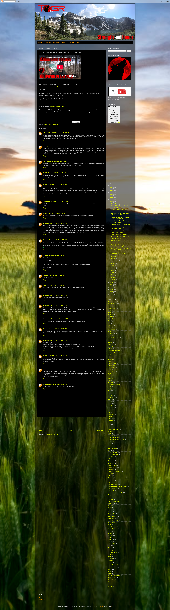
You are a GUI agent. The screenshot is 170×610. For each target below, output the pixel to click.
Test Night (111, 550)
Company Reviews (113, 352)
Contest (45, 124)
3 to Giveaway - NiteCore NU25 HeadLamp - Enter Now (120, 252)
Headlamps (111, 414)
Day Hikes (111, 367)
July (112, 265)
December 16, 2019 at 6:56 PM (58, 240)
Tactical (110, 539)
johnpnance (46, 201)
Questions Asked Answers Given (117, 486)
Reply (44, 140)
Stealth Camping (112, 529)
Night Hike (111, 456)
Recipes (110, 495)
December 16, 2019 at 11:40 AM (60, 132)
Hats (109, 412)
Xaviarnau (100, 606)
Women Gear (112, 584)
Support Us (56, 42)
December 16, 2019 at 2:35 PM (58, 184)
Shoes (110, 507)
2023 (111, 192)
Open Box (111, 461)
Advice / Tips (111, 302)
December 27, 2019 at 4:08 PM (58, 384)
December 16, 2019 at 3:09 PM (59, 201)
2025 (111, 188)
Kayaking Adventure (113, 429)
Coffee (110, 348)
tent (109, 545)
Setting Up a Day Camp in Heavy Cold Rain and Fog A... (120, 245)
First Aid (110, 395)
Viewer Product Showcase (115, 565)
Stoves (110, 531)
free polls (118, 122)
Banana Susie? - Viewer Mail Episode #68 (119, 210)
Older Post (100, 430)
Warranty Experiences (114, 575)
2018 (111, 282)
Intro (109, 425)
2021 (111, 197)
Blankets (110, 325)
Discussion (111, 371)
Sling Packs (111, 518)
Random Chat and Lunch (115, 492)
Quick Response (112, 488)
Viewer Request (112, 567)
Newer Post (43, 430)
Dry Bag (110, 374)
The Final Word (112, 552)
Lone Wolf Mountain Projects (116, 439)
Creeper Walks (112, 365)
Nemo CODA (113, 110)
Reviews (110, 499)
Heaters (110, 416)
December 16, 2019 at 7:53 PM (55, 285)
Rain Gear (111, 490)
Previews (110, 482)
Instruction (111, 422)
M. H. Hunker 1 (114, 116)
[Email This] (73, 122)
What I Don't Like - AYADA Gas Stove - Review (119, 241)
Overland (110, 469)
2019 (111, 202)
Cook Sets (111, 357)
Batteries (110, 316)
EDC (109, 380)
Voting (109, 571)
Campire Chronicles (113, 338)
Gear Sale (71, 42)
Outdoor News (112, 467)
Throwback (111, 554)
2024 (111, 190)
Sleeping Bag (111, 514)
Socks (109, 524)
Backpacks (111, 314)
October (113, 258)
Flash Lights (111, 397)
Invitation (110, 427)
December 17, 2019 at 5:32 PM (59, 318)
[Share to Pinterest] (79, 122)
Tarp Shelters (112, 543)
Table (109, 537)
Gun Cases (111, 405)
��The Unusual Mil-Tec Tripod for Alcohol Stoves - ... (121, 249)
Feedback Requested (114, 384)
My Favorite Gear (113, 454)
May (112, 270)
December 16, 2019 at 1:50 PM (57, 173)
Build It (110, 331)
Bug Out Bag (111, 329)
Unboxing (110, 560)
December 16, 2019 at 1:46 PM (61, 161)
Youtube (110, 586)
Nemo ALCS (113, 109)
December (114, 204)
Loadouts (110, 435)
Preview (110, 480)
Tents (109, 548)
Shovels (110, 512)
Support (110, 533)
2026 (111, 185)
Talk (109, 541)
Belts (109, 321)
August (113, 263)
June (112, 268)
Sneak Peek (111, 522)
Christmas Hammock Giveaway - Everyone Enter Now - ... (120, 231)
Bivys (109, 323)
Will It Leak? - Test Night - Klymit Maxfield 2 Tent (120, 227)
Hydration (110, 420)
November (114, 256)
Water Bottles (111, 577)
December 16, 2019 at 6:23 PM (56, 213)
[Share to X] (76, 122)
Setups (110, 505)
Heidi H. (45, 173)
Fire (109, 391)
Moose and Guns (113, 452)
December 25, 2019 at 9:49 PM (59, 369)
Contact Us (48, 42)
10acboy (45, 146)
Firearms (110, 393)
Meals (109, 444)
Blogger (113, 606)
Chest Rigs (111, 344)
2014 (111, 292)
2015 (111, 289)
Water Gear (111, 579)
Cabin (109, 336)
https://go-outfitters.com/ (57, 106)
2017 (111, 285)
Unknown (46, 184)
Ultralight (110, 558)
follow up (110, 399)
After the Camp (112, 304)
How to (110, 418)
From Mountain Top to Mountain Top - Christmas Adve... (120, 218)
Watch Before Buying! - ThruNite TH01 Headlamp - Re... (120, 206)
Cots (109, 361)
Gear (49, 124)
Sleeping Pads (112, 516)
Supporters (80, 42)
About (64, 42)
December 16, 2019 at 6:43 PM (58, 223)
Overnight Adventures (114, 471)
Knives (110, 431)
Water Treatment (112, 582)
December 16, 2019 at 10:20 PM (58, 305)
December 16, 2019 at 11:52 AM (58, 146)
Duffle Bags (111, 378)
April (112, 272)
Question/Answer (113, 484)
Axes (109, 312)
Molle (109, 450)
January (113, 279)
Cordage (110, 359)
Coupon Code (112, 363)
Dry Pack (110, 376)
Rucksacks (111, 503)
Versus (110, 562)
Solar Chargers (112, 526)
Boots (109, 327)
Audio (109, 310)
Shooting (110, 509)
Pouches (110, 478)
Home (40, 42)
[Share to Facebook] (78, 122)
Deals (109, 369)
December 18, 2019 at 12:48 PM (58, 340)
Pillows (110, 475)
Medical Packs (112, 446)
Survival (110, 535)
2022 (111, 195)
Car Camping (111, 340)
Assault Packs (112, 308)
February (114, 277)
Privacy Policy (42, 599)
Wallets (110, 573)
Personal (110, 473)
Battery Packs (112, 318)
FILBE (109, 386)
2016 (111, 287)
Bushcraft (110, 333)
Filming (110, 389)
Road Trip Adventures (114, 501)
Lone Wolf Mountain (113, 437)
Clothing (110, 346)
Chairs (110, 342)
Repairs (110, 497)
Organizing (111, 463)
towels (110, 556)
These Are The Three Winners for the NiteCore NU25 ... (120, 237)
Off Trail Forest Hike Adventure (119, 234)
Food (109, 401)
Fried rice (46, 255)
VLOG (109, 569)
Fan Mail (110, 382)
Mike (44, 275)
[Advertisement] (71, 423)
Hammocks (55, 124)
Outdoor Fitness (112, 465)
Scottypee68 (46, 369)
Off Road (110, 459)
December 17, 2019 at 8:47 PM (58, 329)
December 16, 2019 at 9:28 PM (58, 295)
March (113, 275)
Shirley (45, 213)
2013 (111, 294)
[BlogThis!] (74, 122)
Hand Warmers (112, 410)
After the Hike (112, 306)
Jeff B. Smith (47, 132)
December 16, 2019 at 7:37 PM (58, 255)
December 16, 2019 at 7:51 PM (55, 275)
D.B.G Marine (113, 118)
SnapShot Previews (113, 520)
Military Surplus (112, 448)
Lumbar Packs (112, 442)
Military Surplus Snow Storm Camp (121, 224)
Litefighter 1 (113, 112)
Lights (109, 433)
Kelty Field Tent (114, 114)
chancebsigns (47, 161)
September (114, 261)
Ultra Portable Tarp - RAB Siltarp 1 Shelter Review (120, 221)
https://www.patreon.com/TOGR (65, 86)
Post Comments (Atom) (52, 434)
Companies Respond (114, 350)
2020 (111, 199)
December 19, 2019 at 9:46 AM (58, 355)
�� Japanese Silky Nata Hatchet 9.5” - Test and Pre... (120, 214)
